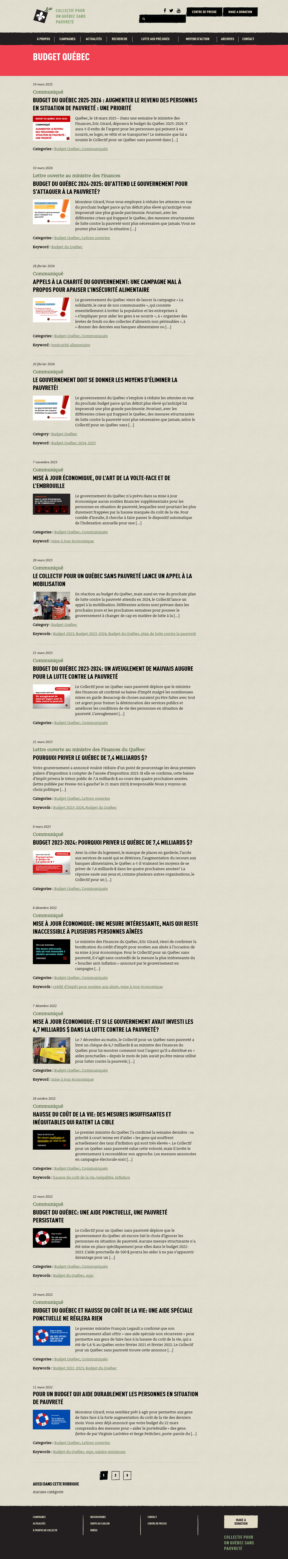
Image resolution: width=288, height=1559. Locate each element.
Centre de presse (157, 1523)
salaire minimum (110, 1452)
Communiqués (95, 149)
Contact (248, 39)
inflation (122, 1178)
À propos (43, 39)
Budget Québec (67, 149)
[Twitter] (171, 10)
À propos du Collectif (45, 1530)
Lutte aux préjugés (155, 39)
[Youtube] (179, 10)
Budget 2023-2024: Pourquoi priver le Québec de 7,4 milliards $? (112, 843)
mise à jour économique (72, 541)
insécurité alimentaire (70, 345)
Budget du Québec (67, 247)
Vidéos (93, 1530)
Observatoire (98, 1517)
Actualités (94, 39)
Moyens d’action (197, 39)
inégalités (104, 1178)
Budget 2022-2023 (68, 1368)
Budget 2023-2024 (91, 634)
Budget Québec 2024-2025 (73, 443)
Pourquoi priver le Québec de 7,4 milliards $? (90, 758)
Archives (227, 39)
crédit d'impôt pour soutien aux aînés (86, 987)
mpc (90, 1276)
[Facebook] (164, 10)
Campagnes (67, 39)
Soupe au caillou (100, 1523)
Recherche (119, 39)
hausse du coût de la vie (74, 1178)
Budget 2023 (63, 634)
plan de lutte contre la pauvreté (168, 634)
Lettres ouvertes (96, 238)
